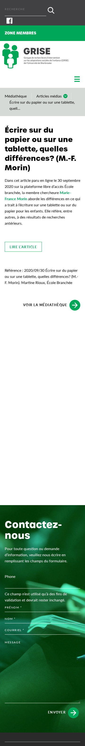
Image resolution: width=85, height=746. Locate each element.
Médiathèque (16, 96)
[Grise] (35, 56)
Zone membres (20, 33)
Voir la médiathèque (45, 304)
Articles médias (49, 96)
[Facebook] (42, 20)
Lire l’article (23, 246)
